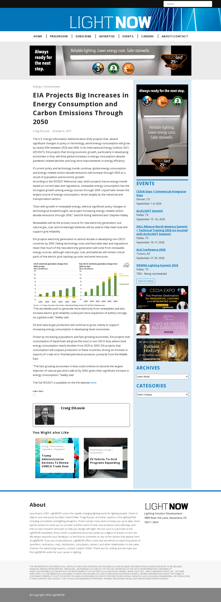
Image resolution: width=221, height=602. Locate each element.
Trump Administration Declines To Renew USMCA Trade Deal (55, 461)
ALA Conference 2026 (151, 250)
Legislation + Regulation (53, 449)
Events (127, 36)
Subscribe (83, 36)
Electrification (96, 449)
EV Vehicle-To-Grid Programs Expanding (105, 461)
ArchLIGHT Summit (149, 211)
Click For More (145, 281)
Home (37, 36)
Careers (147, 36)
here (93, 382)
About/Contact (175, 36)
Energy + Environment (46, 86)
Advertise (107, 36)
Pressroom (59, 36)
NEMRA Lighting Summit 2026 (157, 265)
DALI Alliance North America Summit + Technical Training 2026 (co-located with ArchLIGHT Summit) (162, 230)
